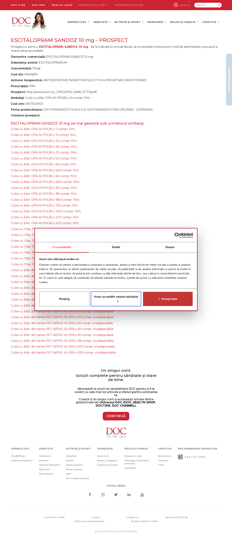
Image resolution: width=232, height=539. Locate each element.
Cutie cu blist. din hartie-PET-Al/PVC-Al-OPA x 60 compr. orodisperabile (62, 329)
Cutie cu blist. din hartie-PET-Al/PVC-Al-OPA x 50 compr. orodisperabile (62, 317)
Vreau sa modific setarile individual (116, 296)
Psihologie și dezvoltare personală (137, 462)
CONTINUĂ (116, 416)
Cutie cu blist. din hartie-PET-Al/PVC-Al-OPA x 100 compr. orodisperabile (63, 346)
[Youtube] (142, 495)
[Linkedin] (129, 495)
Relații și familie (183, 22)
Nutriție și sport (128, 22)
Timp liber (163, 460)
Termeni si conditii (54, 517)
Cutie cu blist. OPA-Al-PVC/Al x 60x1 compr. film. (45, 182)
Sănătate (100, 22)
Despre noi (133, 517)
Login (184, 5)
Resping (64, 298)
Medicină (43, 460)
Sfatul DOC (44, 469)
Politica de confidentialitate (89, 521)
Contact (95, 517)
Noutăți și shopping (107, 460)
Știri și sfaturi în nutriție (77, 478)
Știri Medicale (46, 474)
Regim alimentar (74, 465)
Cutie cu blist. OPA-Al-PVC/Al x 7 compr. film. (43, 129)
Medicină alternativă (49, 465)
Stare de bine (164, 456)
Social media (116, 485)
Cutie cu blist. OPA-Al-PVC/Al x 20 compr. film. (44, 141)
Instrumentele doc (130, 5)
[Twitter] (116, 495)
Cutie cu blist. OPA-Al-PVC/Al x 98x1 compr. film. (45, 199)
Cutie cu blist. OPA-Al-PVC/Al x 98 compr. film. (44, 193)
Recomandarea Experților (197, 448)
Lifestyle (209, 22)
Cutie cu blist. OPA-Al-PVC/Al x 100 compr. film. (44, 205)
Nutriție (70, 460)
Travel (161, 465)
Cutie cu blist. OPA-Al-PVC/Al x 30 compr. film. (44, 152)
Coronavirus (45, 456)
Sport (68, 474)
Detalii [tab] (116, 247)
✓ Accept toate (167, 298)
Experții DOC (77, 22)
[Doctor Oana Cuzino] (29, 22)
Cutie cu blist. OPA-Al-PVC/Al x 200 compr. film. (45, 217)
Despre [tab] (170, 247)
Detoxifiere (71, 456)
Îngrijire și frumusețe (107, 465)
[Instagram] (103, 495)
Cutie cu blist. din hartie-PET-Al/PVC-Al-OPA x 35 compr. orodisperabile (62, 311)
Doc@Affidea (18, 456)
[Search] (219, 5)
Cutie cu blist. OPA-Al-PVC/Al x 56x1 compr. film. (45, 170)
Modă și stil (103, 456)
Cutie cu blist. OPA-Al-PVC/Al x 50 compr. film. (44, 158)
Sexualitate (130, 468)
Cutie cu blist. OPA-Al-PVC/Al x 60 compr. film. (44, 176)
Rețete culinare (74, 469)
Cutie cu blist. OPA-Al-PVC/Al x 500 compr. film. (45, 223)
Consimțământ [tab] (62, 247)
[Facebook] (90, 495)
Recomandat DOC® (176, 517)
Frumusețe (155, 22)
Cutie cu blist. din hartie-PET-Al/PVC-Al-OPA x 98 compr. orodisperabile (62, 341)
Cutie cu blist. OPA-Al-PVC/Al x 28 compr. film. (44, 146)
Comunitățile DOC (92, 5)
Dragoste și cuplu (133, 456)
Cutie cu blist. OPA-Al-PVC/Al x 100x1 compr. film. (46, 211)
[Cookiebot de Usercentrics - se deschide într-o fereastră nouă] (177, 235)
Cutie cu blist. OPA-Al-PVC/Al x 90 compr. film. (44, 188)
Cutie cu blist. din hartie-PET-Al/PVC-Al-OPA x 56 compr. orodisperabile (62, 323)
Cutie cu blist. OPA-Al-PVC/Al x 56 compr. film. (44, 164)
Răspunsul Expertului (21, 460)
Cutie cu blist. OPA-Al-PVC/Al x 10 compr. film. (43, 135)
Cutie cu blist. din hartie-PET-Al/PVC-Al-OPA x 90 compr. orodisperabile (62, 335)
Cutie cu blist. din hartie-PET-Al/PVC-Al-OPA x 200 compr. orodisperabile (63, 352)
